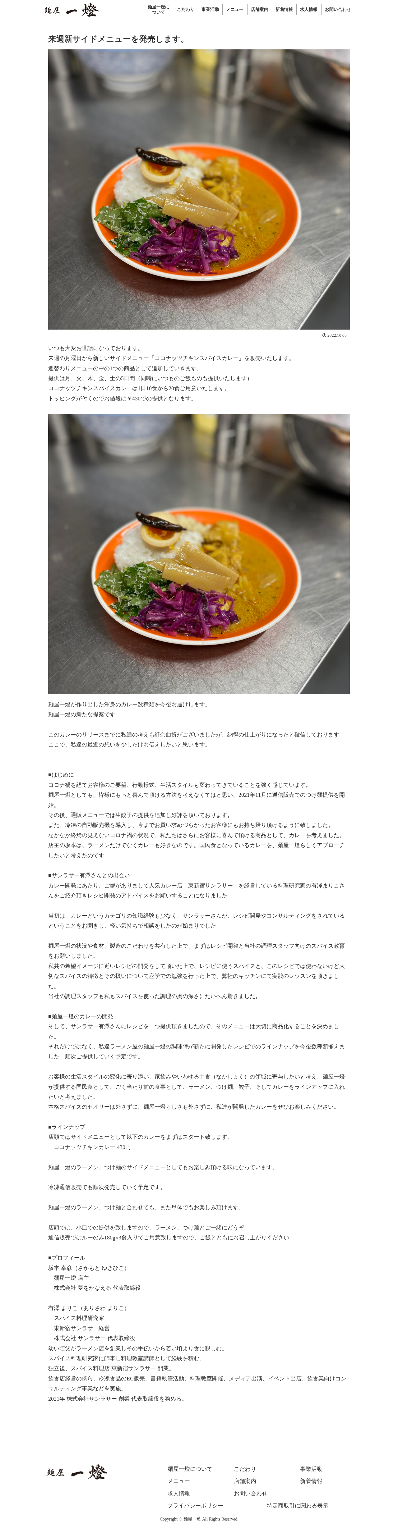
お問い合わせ (250, 1493)
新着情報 (311, 1481)
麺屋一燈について (190, 1469)
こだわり (245, 1469)
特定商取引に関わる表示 (297, 1506)
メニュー (179, 1481)
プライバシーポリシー (195, 1506)
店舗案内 (245, 1481)
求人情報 (179, 1493)
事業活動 (311, 1469)
